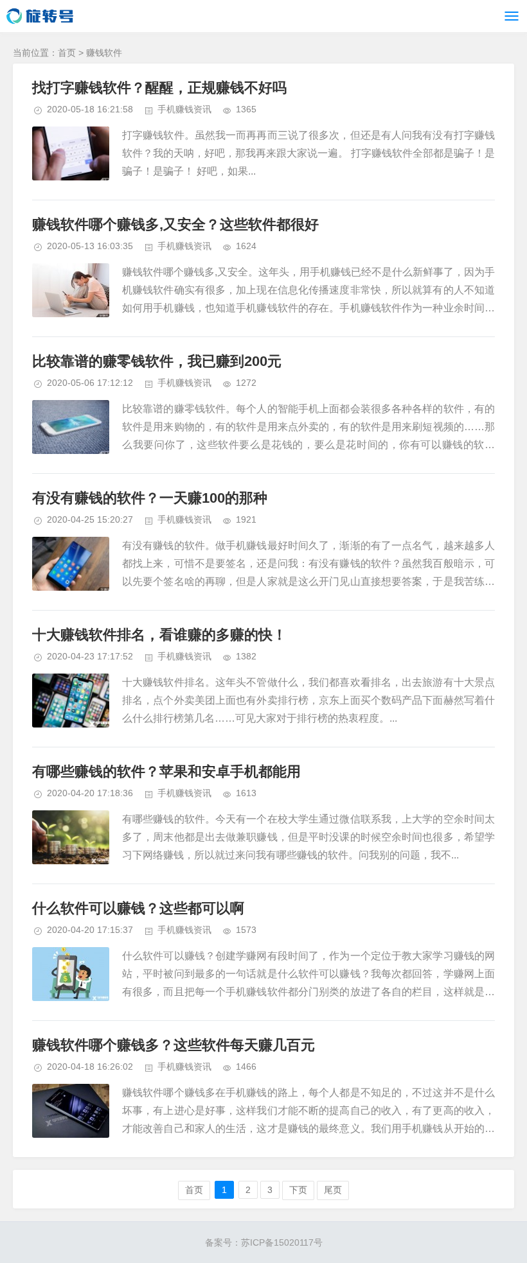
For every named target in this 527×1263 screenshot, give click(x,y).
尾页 (333, 1190)
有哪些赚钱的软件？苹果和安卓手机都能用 (166, 771)
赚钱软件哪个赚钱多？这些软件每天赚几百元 (173, 1045)
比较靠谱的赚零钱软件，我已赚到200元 (156, 361)
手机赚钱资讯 (184, 109)
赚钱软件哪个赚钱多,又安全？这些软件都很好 (175, 224)
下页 (298, 1190)
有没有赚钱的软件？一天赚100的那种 (149, 498)
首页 (67, 53)
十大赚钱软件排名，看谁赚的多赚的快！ (159, 635)
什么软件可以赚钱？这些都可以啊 (138, 908)
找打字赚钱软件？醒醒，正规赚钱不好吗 (159, 88)
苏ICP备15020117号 (282, 1242)
